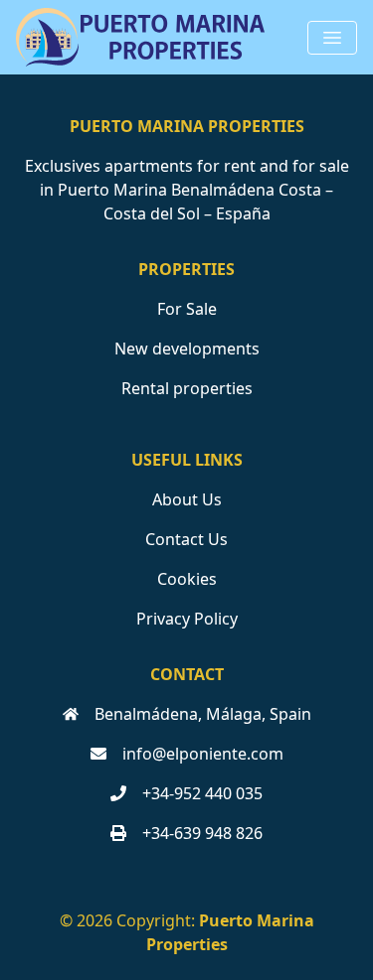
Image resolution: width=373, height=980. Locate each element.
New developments (187, 348)
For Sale (187, 309)
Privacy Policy (187, 619)
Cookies (187, 579)
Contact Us (186, 539)
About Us (187, 499)
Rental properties (187, 388)
